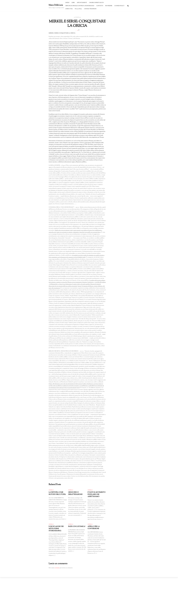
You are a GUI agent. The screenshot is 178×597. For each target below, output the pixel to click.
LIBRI (73, 2)
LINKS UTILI (69, 9)
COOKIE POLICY (119, 6)
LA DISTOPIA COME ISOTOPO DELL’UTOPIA (57, 493)
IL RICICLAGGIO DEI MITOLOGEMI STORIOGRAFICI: (56, 528)
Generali (51, 490)
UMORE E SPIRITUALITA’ (96, 2)
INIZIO (67, 2)
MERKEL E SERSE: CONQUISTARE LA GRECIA (77, 23)
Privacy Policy (78, 9)
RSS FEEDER (108, 6)
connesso (57, 568)
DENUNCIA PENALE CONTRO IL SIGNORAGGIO (79, 6)
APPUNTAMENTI (82, 2)
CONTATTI (99, 6)
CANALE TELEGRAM (90, 9)
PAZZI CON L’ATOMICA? (76, 526)
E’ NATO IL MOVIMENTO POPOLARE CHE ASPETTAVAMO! (96, 494)
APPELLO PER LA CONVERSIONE (94, 527)
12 (77, 30)
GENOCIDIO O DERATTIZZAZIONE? (75, 493)
